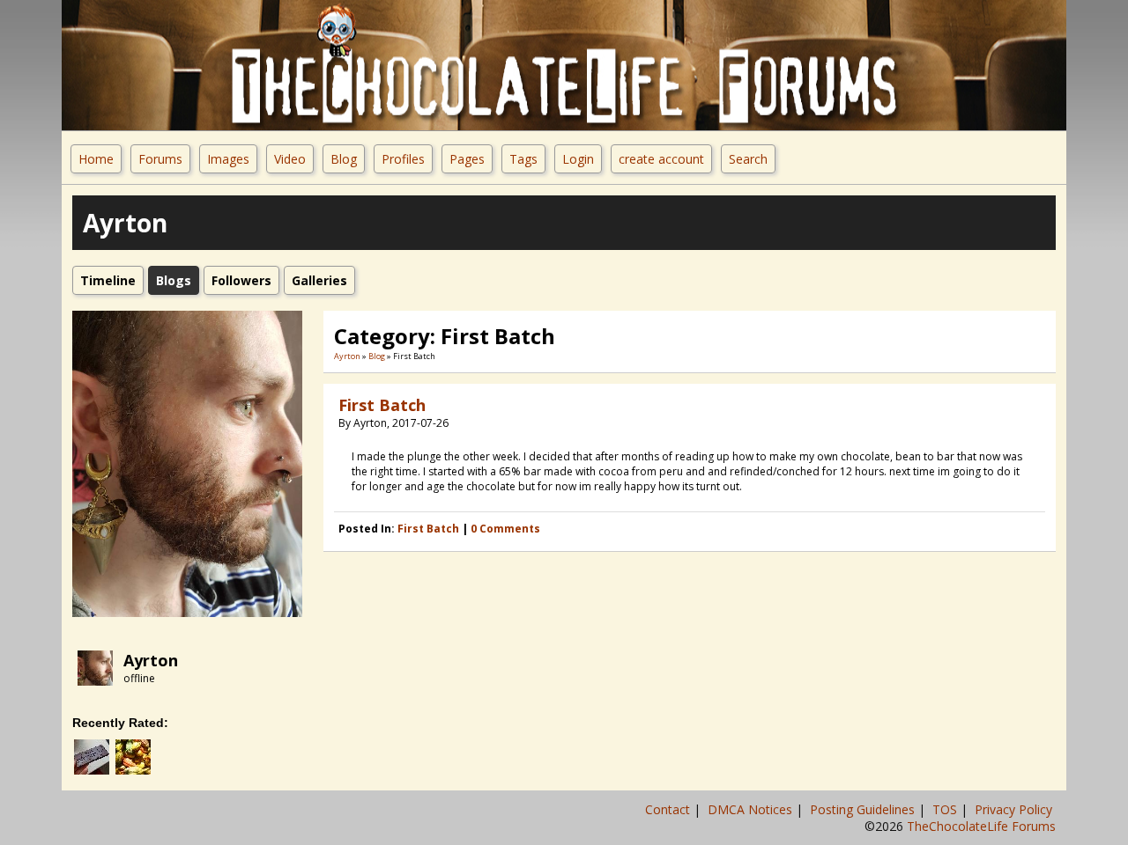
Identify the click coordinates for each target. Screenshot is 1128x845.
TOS (946, 809)
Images (228, 159)
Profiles (403, 159)
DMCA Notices (752, 809)
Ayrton (150, 660)
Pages (467, 159)
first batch (428, 528)
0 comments (505, 528)
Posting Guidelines (864, 809)
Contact (669, 809)
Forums (160, 159)
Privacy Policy (1015, 809)
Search (748, 159)
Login (578, 159)
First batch (382, 404)
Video (290, 159)
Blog (343, 159)
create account (661, 159)
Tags (523, 159)
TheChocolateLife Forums (981, 826)
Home (96, 159)
